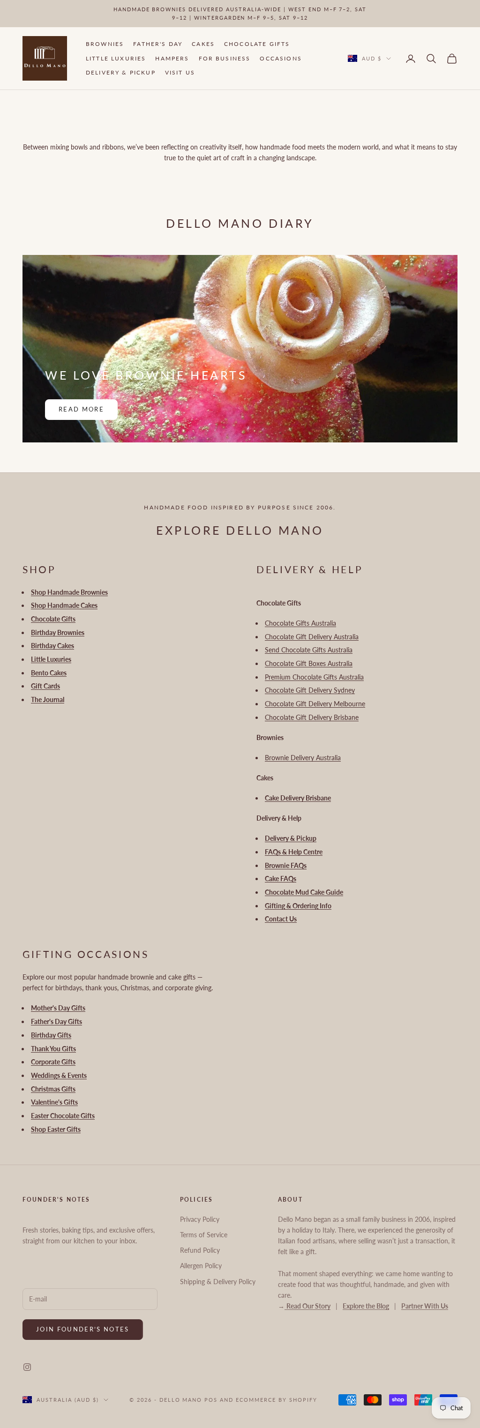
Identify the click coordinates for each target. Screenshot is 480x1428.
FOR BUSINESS (225, 58)
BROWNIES (105, 43)
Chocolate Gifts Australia (300, 623)
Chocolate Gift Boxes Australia (308, 663)
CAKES (203, 43)
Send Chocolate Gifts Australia (308, 650)
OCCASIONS (280, 58)
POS (211, 1400)
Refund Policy (200, 1250)
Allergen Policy (201, 1266)
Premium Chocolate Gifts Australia (314, 677)
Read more (81, 409)
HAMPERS (172, 58)
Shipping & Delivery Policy (217, 1282)
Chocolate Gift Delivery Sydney (310, 690)
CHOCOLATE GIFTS (257, 43)
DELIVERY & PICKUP (121, 72)
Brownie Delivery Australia (303, 758)
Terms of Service (203, 1235)
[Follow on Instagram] (27, 1367)
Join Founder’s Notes (82, 1329)
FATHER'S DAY (157, 43)
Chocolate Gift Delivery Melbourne (315, 704)
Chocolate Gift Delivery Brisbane (312, 717)
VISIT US (180, 72)
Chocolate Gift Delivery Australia (312, 637)
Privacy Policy (199, 1219)
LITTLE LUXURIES (116, 58)
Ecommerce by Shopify (276, 1400)
